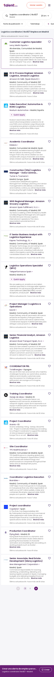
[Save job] (49, 42)
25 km (44, 15)
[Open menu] (49, 5)
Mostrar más (38, 62)
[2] (36, 588)
